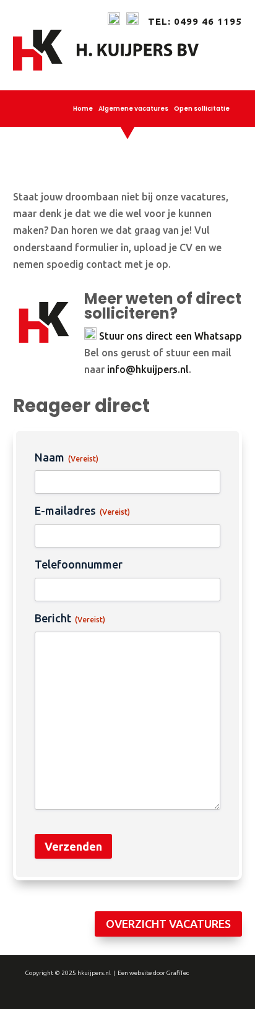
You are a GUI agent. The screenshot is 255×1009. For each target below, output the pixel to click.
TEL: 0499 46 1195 (195, 21)
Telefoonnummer (79, 564)
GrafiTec (177, 972)
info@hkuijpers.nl (148, 369)
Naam (66, 457)
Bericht (70, 618)
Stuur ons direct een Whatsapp (170, 335)
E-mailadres (82, 510)
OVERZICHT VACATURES (168, 923)
